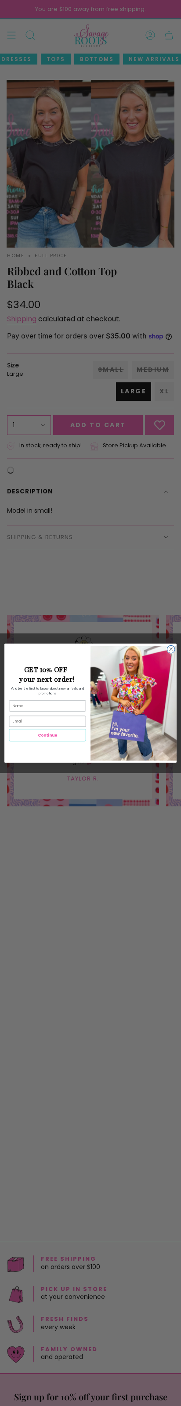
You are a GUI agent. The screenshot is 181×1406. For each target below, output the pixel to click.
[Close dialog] (171, 649)
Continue (47, 735)
